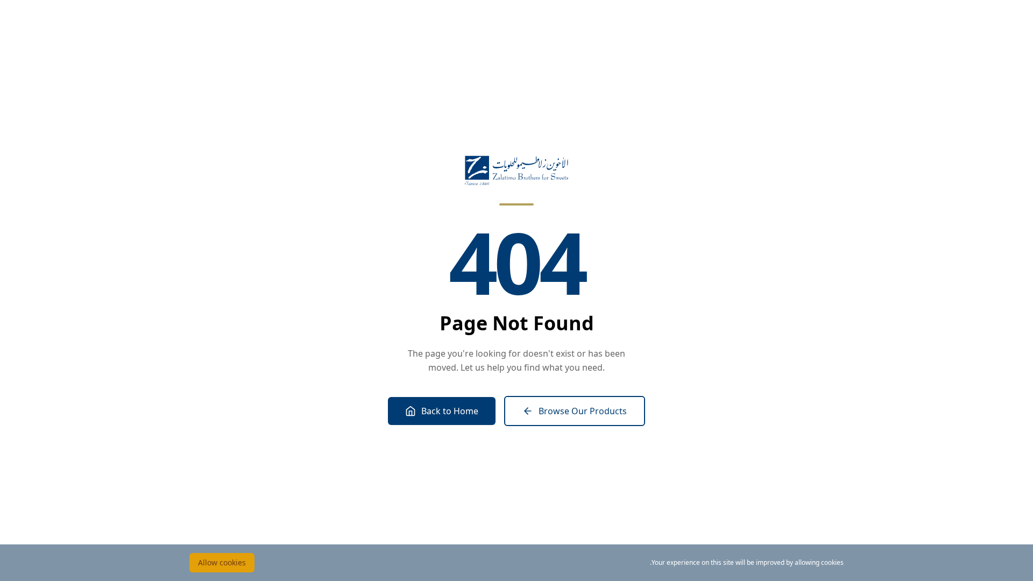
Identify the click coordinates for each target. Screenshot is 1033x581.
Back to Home (449, 411)
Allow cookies (222, 562)
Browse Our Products (583, 411)
